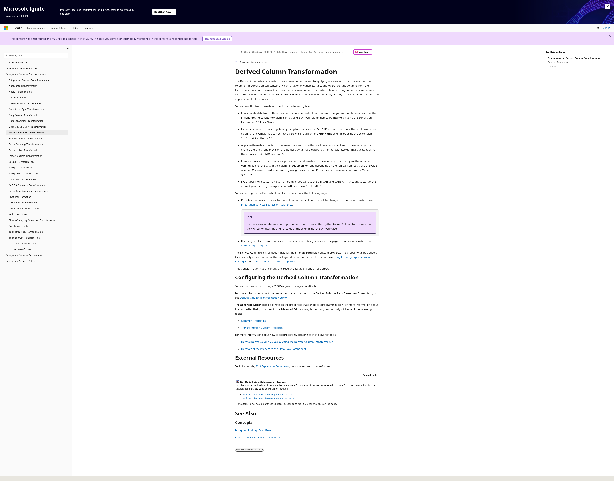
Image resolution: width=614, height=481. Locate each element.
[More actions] (376, 52)
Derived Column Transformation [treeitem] (26, 132)
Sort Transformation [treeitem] (19, 225)
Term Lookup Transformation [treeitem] (24, 237)
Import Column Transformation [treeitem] (25, 155)
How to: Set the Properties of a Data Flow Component (273, 349)
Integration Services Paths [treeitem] (20, 260)
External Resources (557, 62)
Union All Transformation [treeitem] (22, 243)
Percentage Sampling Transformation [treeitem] (29, 190)
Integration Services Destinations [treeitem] (24, 255)
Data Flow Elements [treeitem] (16, 62)
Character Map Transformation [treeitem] (25, 103)
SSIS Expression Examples (271, 366)
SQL (246, 51)
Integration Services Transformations (321, 51)
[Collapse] (68, 49)
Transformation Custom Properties (274, 261)
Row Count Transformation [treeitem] (23, 202)
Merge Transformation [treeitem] (21, 167)
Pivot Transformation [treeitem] (20, 196)
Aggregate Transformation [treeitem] (23, 85)
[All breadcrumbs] (238, 52)
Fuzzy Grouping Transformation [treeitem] (26, 144)
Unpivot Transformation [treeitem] (21, 249)
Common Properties (253, 320)
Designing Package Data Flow (253, 430)
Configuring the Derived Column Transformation (574, 58)
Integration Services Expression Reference (266, 204)
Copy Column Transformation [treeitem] (24, 114)
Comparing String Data (255, 245)
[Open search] (598, 28)
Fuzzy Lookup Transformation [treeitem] (24, 149)
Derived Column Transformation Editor (263, 297)
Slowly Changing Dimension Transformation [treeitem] (32, 220)
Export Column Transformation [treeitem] (25, 138)
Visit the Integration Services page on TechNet (267, 397)
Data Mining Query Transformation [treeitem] (28, 126)
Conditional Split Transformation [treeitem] (26, 109)
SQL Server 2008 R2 (262, 51)
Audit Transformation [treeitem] (20, 91)
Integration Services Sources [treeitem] (21, 68)
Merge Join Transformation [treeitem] (23, 173)
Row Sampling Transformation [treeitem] (25, 208)
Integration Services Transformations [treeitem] (29, 79)
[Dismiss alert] (607, 6)
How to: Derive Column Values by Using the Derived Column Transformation (287, 342)
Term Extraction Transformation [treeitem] (26, 231)
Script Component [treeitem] (18, 214)
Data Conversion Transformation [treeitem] (26, 120)
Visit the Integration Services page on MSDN (266, 394)
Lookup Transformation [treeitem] (21, 161)
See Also (551, 66)
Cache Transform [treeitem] (18, 97)
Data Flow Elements (286, 51)
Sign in (606, 27)
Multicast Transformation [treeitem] (22, 179)
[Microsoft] (6, 28)
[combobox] (36, 55)
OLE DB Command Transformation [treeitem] (27, 185)
